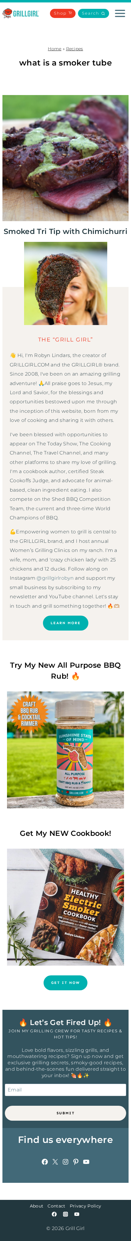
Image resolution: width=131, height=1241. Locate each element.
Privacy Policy (85, 1206)
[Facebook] (54, 1214)
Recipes (74, 48)
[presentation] (65, 158)
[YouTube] (77, 1214)
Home (54, 48)
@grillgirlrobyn (55, 578)
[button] (93, 13)
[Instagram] (65, 1214)
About (37, 1206)
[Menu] (120, 13)
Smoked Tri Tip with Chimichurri (65, 231)
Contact (56, 1206)
